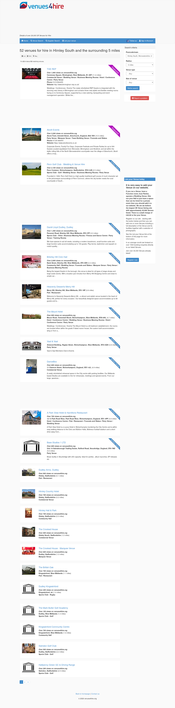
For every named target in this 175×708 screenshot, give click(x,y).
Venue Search (37, 40)
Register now (132, 260)
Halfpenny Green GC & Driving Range (57, 664)
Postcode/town (132, 52)
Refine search (133, 88)
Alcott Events (53, 129)
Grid (29, 56)
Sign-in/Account (147, 40)
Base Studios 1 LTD (56, 442)
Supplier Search (53, 40)
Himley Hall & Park (47, 510)
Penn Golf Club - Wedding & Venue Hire (66, 164)
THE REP (51, 68)
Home (25, 40)
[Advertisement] (112, 18)
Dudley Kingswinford (48, 586)
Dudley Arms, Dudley (49, 469)
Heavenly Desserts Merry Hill (61, 286)
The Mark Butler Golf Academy (53, 607)
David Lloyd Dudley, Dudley (60, 227)
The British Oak (46, 567)
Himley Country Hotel (49, 491)
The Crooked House (48, 529)
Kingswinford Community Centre (54, 626)
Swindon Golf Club (47, 645)
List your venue (70, 40)
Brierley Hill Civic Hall (57, 256)
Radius (129, 61)
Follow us (133, 40)
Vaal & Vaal (52, 341)
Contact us (95, 694)
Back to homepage (83, 694)
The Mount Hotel (55, 311)
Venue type (130, 70)
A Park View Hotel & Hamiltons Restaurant (67, 412)
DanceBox (52, 361)
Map (35, 56)
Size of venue (131, 78)
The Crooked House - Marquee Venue (57, 548)
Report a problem (140, 98)
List (24, 56)
